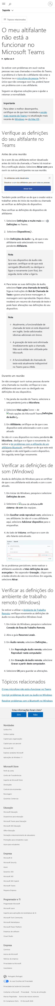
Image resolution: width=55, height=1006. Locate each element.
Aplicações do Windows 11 (13, 757)
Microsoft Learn (9, 908)
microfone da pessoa (27, 78)
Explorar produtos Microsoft (13, 753)
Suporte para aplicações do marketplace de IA (20, 913)
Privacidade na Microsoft (12, 963)
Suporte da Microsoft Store (13, 780)
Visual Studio (8, 936)
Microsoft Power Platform (13, 927)
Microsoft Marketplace (12, 922)
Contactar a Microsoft (11, 992)
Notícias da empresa (11, 959)
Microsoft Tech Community (13, 917)
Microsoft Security (10, 862)
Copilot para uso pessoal (12, 743)
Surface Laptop (9, 734)
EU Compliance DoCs (11, 1001)
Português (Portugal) (15, 976)
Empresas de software (11, 931)
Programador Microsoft (12, 904)
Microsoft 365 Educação (12, 826)
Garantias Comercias (11, 798)
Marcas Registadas (10, 996)
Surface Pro (8, 729)
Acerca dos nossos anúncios (29, 996)
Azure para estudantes (12, 844)
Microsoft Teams (9, 886)
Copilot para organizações (13, 739)
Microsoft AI (8, 858)
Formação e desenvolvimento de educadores (19, 835)
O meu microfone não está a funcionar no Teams (26, 689)
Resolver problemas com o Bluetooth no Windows (27, 700)
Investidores (8, 968)
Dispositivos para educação (13, 816)
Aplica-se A (9, 58)
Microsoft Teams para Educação (15, 821)
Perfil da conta (9, 771)
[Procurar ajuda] (10, 3)
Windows (19, 119)
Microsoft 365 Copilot (11, 881)
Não (35, 714)
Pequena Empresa (10, 890)
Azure (6, 867)
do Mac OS (33, 119)
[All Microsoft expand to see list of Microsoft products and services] (3, 3)
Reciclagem (8, 794)
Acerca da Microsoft (11, 954)
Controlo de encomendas (12, 789)
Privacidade (25, 992)
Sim (19, 714)
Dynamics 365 (8, 872)
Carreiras (7, 949)
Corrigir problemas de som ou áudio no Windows (27, 694)
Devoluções (8, 785)
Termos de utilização (38, 992)
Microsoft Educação (10, 812)
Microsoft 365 (8, 748)
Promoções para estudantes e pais (16, 840)
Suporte (6, 10)
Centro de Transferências (12, 775)
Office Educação (9, 830)
